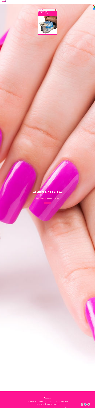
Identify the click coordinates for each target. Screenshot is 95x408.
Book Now (47, 203)
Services (65, 1)
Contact (74, 1)
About (60, 1)
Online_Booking (86, 1)
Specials (79, 1)
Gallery (69, 1)
